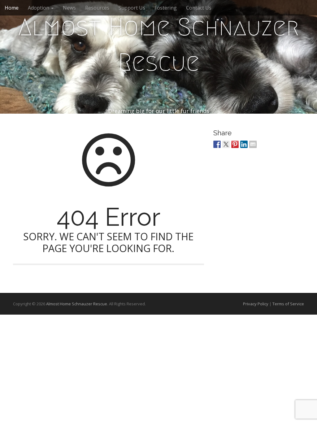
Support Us (132, 7)
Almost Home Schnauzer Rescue (158, 45)
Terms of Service (288, 304)
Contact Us (198, 7)
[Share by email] (253, 144)
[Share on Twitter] (226, 144)
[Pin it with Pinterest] (235, 144)
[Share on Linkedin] (244, 144)
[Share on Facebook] (217, 144)
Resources (97, 7)
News (69, 7)
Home (12, 7)
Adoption (39, 7)
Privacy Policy (255, 304)
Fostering (165, 7)
